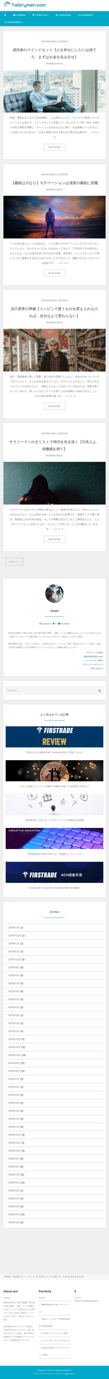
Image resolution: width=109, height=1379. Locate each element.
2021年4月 (14, 1103)
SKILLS (59, 64)
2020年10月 (14, 1150)
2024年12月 (14, 935)
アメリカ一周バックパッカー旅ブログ (55, 1341)
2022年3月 (14, 1015)
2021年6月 (14, 1087)
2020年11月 (14, 1142)
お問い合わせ (96, 668)
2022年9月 (14, 967)
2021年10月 (14, 1055)
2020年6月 (14, 1182)
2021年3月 (14, 1111)
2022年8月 (14, 975)
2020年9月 (14, 1158)
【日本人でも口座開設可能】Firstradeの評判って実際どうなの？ (54, 752)
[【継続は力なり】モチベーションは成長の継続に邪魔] (54, 217)
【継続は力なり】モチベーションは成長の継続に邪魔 (54, 183)
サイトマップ (39, 1374)
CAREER (20, 15)
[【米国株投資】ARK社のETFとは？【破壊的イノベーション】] (54, 838)
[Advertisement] (27, 1253)
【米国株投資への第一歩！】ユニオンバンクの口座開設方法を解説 (54, 820)
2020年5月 (14, 1190)
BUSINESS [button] (86, 15)
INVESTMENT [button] (14, 22)
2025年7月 (14, 927)
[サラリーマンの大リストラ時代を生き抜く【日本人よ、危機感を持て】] (54, 483)
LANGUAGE (64, 15)
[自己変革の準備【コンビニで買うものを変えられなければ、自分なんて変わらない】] (54, 350)
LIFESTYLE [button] (40, 15)
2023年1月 (14, 951)
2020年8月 (14, 1166)
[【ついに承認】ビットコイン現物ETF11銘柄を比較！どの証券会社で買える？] (54, 770)
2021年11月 (14, 1047)
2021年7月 (14, 1079)
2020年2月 (14, 1214)
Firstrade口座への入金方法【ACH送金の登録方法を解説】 (54, 888)
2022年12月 (14, 959)
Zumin (48, 1370)
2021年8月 (14, 1071)
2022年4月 (14, 1007)
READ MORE (54, 147)
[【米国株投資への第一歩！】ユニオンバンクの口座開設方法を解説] (54, 804)
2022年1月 (14, 1031)
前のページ (14, 562)
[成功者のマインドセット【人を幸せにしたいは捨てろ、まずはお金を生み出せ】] (54, 91)
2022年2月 (14, 1023)
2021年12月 (14, 1039)
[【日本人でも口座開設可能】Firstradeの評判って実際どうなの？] (54, 737)
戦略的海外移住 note (93, 656)
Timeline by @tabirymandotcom (86, 1301)
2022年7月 (14, 983)
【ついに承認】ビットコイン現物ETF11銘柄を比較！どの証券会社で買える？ (54, 786)
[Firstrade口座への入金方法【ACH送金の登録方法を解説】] (54, 872)
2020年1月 (14, 1222)
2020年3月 (14, 1206)
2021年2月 (14, 1118)
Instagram (46, 623)
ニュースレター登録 (93, 660)
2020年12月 (14, 1134)
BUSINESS (51, 64)
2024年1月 (14, 943)
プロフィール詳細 (94, 652)
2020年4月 (14, 1198)
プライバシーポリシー (92, 664)
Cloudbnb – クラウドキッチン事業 (54, 1333)
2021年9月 (14, 1063)
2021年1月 (14, 1126)
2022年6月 (14, 991)
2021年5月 (14, 1095)
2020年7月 (14, 1174)
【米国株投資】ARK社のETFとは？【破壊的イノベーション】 (54, 854)
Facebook (65, 623)
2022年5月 (14, 999)
